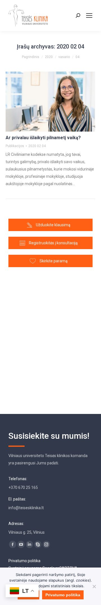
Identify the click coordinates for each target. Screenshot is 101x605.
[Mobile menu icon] (89, 15)
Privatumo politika (24, 561)
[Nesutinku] (94, 586)
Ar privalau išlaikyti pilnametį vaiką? (43, 137)
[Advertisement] (50, 338)
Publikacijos (15, 146)
